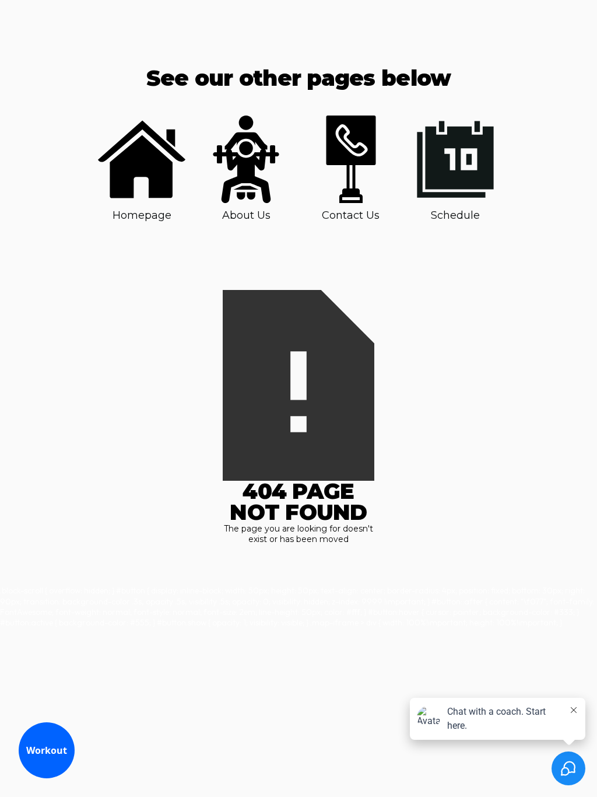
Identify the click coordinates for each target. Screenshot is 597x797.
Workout (46, 750)
